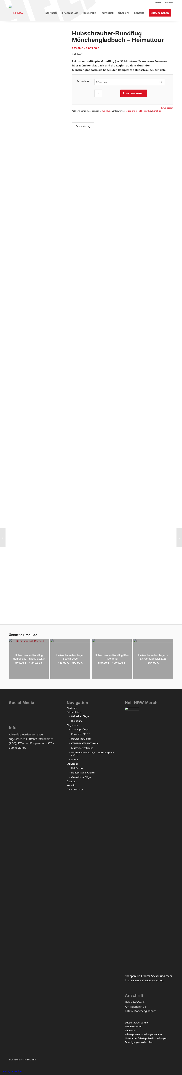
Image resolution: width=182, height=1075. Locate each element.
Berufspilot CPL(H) (81, 738)
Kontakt (71, 785)
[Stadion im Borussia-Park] (54, 473)
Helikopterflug (144, 110)
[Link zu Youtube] (39, 713)
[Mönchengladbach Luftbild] (36, 204)
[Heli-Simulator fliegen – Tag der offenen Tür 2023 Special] (3, 537)
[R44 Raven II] (17, 473)
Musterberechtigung (82, 747)
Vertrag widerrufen (12, 1071)
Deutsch (169, 2)
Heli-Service (77, 768)
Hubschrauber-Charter (83, 772)
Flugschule (72, 725)
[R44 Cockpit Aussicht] (36, 48)
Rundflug (156, 110)
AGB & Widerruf (133, 1026)
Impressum (131, 1030)
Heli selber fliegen (80, 716)
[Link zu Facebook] (12, 713)
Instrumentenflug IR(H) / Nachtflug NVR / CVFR (92, 753)
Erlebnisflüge (74, 712)
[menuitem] (158, 3)
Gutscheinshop (75, 789)
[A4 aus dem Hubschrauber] (36, 473)
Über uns (72, 781)
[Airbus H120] (54, 204)
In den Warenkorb (133, 93)
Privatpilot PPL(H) (80, 734)
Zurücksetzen (167, 108)
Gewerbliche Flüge (81, 777)
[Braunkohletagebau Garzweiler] (17, 204)
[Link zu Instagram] (25, 713)
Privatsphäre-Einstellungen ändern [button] (143, 1034)
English (158, 2)
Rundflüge (106, 110)
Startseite (72, 708)
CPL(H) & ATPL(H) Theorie (84, 743)
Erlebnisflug (131, 110)
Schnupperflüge (79, 729)
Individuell (72, 763)
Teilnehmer (84, 81)
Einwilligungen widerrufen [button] (138, 1042)
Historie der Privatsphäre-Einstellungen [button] (146, 1038)
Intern (74, 759)
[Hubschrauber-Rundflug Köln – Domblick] (179, 537)
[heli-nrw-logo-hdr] (16, 13)
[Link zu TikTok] (52, 713)
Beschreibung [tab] (83, 126)
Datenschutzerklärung (137, 1022)
